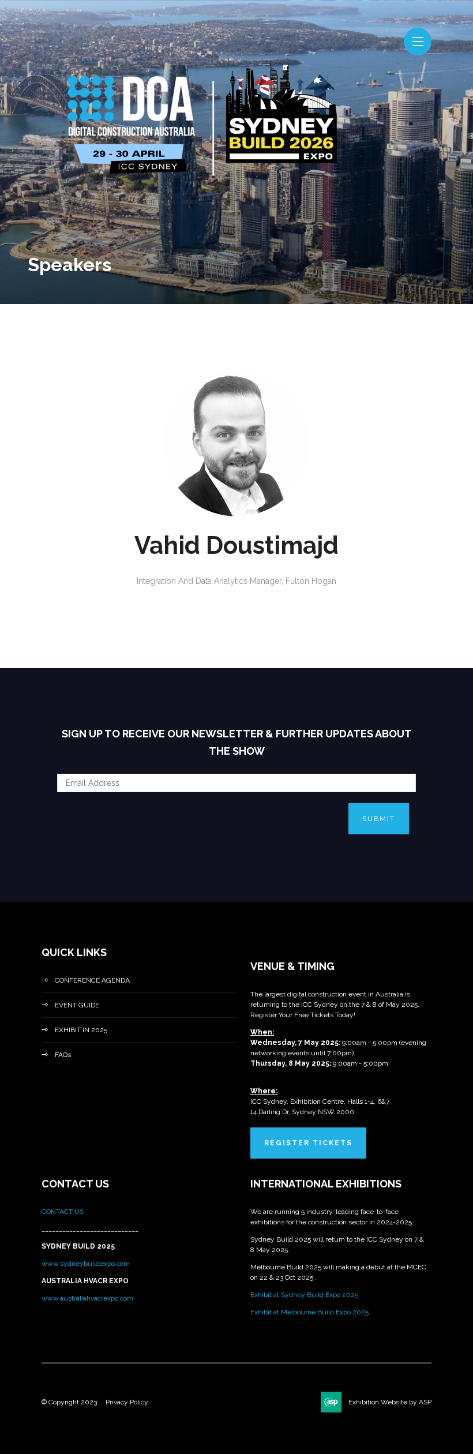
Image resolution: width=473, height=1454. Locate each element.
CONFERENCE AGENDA (92, 980)
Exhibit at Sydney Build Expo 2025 (304, 1295)
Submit (378, 819)
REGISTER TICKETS (308, 1143)
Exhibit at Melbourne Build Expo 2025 (309, 1312)
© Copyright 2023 (69, 1402)
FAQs (63, 1055)
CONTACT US (63, 1212)
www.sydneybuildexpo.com (86, 1264)
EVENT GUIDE (77, 1005)
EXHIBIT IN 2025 (81, 1030)
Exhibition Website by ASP (389, 1402)
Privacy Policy (127, 1402)
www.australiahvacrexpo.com (87, 1298)
